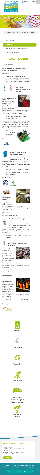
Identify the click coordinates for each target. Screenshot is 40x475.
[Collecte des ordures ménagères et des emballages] (13, 389)
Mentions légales (29, 435)
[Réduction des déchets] (13, 406)
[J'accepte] (38, 469)
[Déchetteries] (13, 373)
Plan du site (10, 435)
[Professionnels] (13, 339)
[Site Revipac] (6, 186)
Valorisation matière (12, 52)
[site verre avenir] (8, 312)
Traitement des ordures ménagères (17, 48)
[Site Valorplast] (7, 146)
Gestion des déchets (15, 32)
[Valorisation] (13, 356)
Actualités (21, 435)
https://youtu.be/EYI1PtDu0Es (10, 215)
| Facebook (33, 1)
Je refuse (19, 471)
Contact (26, 1)
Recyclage (9, 44)
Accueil (7, 32)
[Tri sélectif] (13, 322)
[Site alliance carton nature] (14, 186)
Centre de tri (10, 40)
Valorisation (25, 32)
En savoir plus (28, 471)
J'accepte (10, 471)
